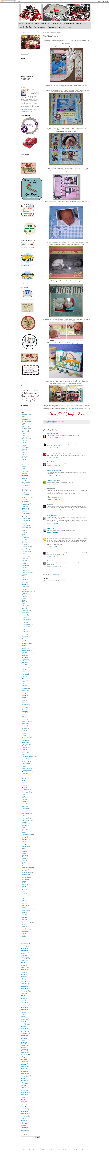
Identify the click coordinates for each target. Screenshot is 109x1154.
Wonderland (25, 919)
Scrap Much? (25, 806)
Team (23, 870)
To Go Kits (24, 879)
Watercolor (24, 902)
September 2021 (25, 943)
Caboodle (24, 475)
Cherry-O (24, 496)
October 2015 (24, 1011)
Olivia (23, 733)
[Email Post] (63, 421)
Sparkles (24, 836)
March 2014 (23, 1043)
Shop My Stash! (81, 23)
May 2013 (23, 1061)
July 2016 (23, 995)
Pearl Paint (24, 749)
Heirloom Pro (25, 628)
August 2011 (24, 1097)
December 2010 (24, 1111)
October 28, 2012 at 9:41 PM (53, 447)
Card (23, 480)
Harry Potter (25, 621)
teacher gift (24, 869)
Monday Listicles (74, 408)
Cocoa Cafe (25, 510)
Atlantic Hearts (25, 438)
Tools (23, 881)
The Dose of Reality (51, 480)
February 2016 (24, 1004)
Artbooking (24, 430)
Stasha (48, 560)
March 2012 (23, 1085)
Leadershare (25, 667)
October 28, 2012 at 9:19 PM (53, 437)
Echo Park (24, 560)
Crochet (24, 530)
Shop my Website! (69, 23)
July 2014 (23, 1037)
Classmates (25, 504)
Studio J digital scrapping (73, 343)
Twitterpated (25, 888)
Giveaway (24, 607)
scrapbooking (25, 811)
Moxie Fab (24, 725)
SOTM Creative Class (27, 834)
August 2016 (24, 993)
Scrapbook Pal (25, 810)
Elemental (24, 562)
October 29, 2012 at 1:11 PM (53, 523)
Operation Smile (26, 737)
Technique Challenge (27, 872)
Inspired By (24, 645)
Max (23, 697)
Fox (23, 588)
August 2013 (24, 1056)
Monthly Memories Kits (42, 23)
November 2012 (24, 1071)
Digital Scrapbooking (27, 551)
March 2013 (23, 1064)
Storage (24, 853)
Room (23, 794)
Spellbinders (25, 839)
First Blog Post (48, 319)
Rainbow (24, 780)
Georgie (24, 598)
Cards (23, 487)
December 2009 (24, 1127)
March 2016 (23, 1002)
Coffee (23, 511)
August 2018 (24, 960)
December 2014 (24, 1028)
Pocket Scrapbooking (27, 768)
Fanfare (24, 574)
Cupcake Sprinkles (26, 536)
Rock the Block (25, 791)
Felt (23, 575)
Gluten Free (25, 612)
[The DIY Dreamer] (30, 374)
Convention (25, 518)
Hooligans (24, 633)
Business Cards (25, 470)
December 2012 (24, 1070)
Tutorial (24, 886)
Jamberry (24, 648)
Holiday (24, 629)
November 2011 (24, 1092)
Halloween (24, 615)
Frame (23, 589)
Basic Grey (24, 447)
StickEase (24, 851)
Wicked (24, 912)
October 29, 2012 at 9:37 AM (53, 499)
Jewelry (24, 652)
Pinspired (24, 765)
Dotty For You (25, 555)
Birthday (24, 456)
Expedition (24, 565)
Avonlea (24, 442)
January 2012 (24, 1089)
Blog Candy (25, 463)
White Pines (25, 910)
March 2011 (23, 1106)
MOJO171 (24, 711)
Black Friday (25, 458)
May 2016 (23, 998)
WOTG (23, 924)
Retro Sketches (25, 789)
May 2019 (23, 953)
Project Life (24, 775)
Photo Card (24, 754)
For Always (24, 586)
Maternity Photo (25, 695)
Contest (24, 516)
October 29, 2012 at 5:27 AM (53, 475)
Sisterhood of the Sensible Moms (55, 551)
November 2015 (24, 1009)
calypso (24, 477)
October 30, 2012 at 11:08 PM (54, 566)
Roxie (23, 796)
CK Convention (25, 503)
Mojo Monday (25, 706)
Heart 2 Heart (25, 622)
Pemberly (24, 751)
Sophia (23, 831)
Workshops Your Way (27, 922)
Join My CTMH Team (26, 27)
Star (23, 848)
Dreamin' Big (25, 556)
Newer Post (46, 572)
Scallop (24, 799)
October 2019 (24, 952)
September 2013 (25, 1054)
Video (23, 898)
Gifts (23, 603)
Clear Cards (25, 506)
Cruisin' (24, 532)
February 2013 (24, 1066)
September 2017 (25, 971)
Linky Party (24, 673)
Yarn (23, 928)
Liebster (24, 671)
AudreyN (49, 528)
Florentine (24, 579)
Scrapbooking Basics (27, 813)
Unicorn (24, 891)
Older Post (86, 572)
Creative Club (25, 527)
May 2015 (23, 1019)
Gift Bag (24, 601)
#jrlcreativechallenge (27, 414)
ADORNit (24, 418)
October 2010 (24, 1115)
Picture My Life (25, 761)
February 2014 (24, 1045)
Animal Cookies (25, 425)
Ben (23, 452)
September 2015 (25, 1012)
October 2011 (24, 1094)
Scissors (24, 803)
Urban (23, 893)
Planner (24, 766)
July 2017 (23, 974)
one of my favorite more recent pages (70, 405)
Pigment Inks (25, 763)
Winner (23, 916)
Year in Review (25, 929)
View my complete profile (26, 111)
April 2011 (23, 1104)
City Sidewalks (25, 501)
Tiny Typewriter (25, 877)
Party (23, 745)
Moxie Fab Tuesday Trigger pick (73, 380)
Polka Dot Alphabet (26, 770)
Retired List (24, 785)
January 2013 (24, 1068)
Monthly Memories (26, 721)
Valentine (24, 895)
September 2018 (25, 958)
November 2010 (24, 1113)
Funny (23, 596)
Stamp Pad (24, 844)
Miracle (24, 700)
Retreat (24, 787)
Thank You (24, 876)
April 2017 (23, 979)
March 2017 (23, 981)
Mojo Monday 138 (26, 707)
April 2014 (23, 1042)
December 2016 (24, 986)
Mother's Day (25, 723)
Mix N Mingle (25, 704)
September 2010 (25, 1116)
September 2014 (25, 1033)
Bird (23, 454)
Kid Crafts (24, 662)
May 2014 (23, 1040)
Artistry (23, 435)
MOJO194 (24, 718)
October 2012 (24, 1073)
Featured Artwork (40, 27)
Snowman (24, 825)
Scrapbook (24, 808)
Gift (23, 600)
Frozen (23, 593)
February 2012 (24, 1087)
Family (23, 570)
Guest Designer (25, 614)
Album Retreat (25, 419)
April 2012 (23, 1083)
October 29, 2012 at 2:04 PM (53, 532)
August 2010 (24, 1118)
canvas (23, 478)
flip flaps (74, 201)
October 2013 (24, 1052)
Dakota (23, 541)
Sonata (23, 827)
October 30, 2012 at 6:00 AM (53, 546)
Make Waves (25, 688)
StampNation (25, 846)
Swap (23, 862)
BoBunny (24, 466)
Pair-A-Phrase (25, 740)
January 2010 (24, 1125)
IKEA (23, 638)
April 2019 (23, 955)
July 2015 (23, 1016)
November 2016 (24, 988)
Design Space (25, 548)
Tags (23, 865)
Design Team (25, 549)
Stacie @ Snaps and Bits (53, 470)
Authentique (25, 440)
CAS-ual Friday (25, 490)
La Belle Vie (25, 664)
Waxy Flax (24, 903)
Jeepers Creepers (26, 650)
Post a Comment (49, 569)
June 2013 (23, 1059)
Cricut (23, 529)
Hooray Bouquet (26, 636)
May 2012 (23, 1082)
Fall (23, 569)
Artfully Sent (25, 431)
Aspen (23, 437)
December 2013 (24, 1049)
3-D (23, 416)
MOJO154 (24, 709)
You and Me (25, 931)
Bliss (23, 461)
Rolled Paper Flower (27, 792)
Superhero (24, 856)
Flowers (24, 582)
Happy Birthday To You (26, 283)
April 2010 (23, 1123)
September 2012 (25, 1075)
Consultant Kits (56, 23)
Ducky (48, 452)
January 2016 (24, 1005)
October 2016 (24, 990)
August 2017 (24, 972)
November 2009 (24, 1129)
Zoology (24, 936)
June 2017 (23, 976)
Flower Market (25, 581)
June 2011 (23, 1101)
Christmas (24, 499)
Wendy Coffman (51, 515)
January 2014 (24, 1047)
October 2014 (24, 1031)
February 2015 (24, 1024)
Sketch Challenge (26, 820)
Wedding (24, 907)
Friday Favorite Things (27, 591)
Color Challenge (26, 513)
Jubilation (24, 655)
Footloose (24, 584)
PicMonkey (24, 759)
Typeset (24, 889)
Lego (23, 669)
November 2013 (24, 1050)
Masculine (24, 692)
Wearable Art (25, 905)
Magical (24, 685)
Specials (24, 837)
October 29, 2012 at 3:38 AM (53, 465)
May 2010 (23, 1122)
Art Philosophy (25, 428)
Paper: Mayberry (26, 744)
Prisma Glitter (25, 773)
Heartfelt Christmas (26, 624)
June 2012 (23, 1080)
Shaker (23, 815)
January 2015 (24, 1026)
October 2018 (24, 957)
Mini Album (24, 699)
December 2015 (24, 1007)
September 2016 (25, 992)
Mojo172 (24, 713)
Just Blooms (25, 659)
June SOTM (25, 657)
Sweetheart (24, 863)
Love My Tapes (25, 680)
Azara (48, 442)
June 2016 (23, 997)
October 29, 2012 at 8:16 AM (53, 484)
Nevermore (24, 730)
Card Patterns (25, 485)
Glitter (23, 608)
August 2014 (24, 1035)
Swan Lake (24, 860)
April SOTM (24, 426)
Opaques (24, 735)
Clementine (25, 508)
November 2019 (24, 950)
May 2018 (23, 965)
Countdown (25, 522)
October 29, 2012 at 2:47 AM (53, 457)
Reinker (24, 784)
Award (23, 444)
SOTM (23, 832)
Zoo (23, 935)
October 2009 (24, 1130)
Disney (23, 553)
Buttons (24, 473)
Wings (23, 914)
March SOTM (25, 690)
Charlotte (24, 492)
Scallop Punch (25, 801)
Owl (23, 739)
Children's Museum (26, 497)
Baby (23, 445)
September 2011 (25, 1096)
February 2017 (24, 983)
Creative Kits (29, 23)
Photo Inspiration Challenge (28, 756)
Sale (23, 798)
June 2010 (23, 1120)
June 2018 (23, 964)
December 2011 (24, 1090)
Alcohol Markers (26, 421)
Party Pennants (25, 747)
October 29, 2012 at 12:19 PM (54, 511)
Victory (23, 896)
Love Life (24, 678)
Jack (23, 647)
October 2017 (24, 969)
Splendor (24, 841)
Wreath (23, 926)
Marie (48, 504)
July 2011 (23, 1099)
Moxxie (23, 726)
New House (25, 732)
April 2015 (23, 1021)
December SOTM (26, 546)
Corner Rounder (26, 520)
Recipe (23, 782)
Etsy (23, 563)
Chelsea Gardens (26, 494)
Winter (23, 917)
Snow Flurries (25, 824)
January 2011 (24, 1109)
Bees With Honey (51, 433)
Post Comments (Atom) (54, 574)
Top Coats (24, 883)
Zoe (23, 933)
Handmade (24, 617)
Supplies (24, 858)
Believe (24, 451)
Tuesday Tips (25, 884)
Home (21, 23)
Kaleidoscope (25, 660)
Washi (23, 900)
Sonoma (24, 829)
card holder (24, 483)
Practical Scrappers (26, 771)
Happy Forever (25, 619)
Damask (24, 543)
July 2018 (23, 962)
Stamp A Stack (25, 843)
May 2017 (23, 978)
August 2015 (24, 1014)
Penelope (24, 752)
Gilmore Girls (25, 605)
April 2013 (23, 1063)
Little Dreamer (25, 674)
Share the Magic (26, 817)
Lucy (23, 683)
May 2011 (23, 1103)
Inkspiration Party (26, 643)
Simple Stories (25, 818)
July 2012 (23, 1078)
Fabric (23, 567)
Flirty (23, 577)
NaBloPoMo (25, 728)
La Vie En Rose (25, 666)
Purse (23, 777)
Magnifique (24, 686)
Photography (25, 758)
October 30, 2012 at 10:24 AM (54, 556)
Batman (24, 449)
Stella (23, 850)
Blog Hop (24, 464)
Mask (23, 693)
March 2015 (23, 1023)
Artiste (23, 433)
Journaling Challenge (51, 422)
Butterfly (24, 471)
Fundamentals (25, 595)
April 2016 (23, 1000)
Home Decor (25, 631)
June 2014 (23, 1038)
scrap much (25, 804)
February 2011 (24, 1108)
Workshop (24, 921)
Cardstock (24, 489)
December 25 (25, 544)
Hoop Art (24, 634)
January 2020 (24, 946)
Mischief (24, 702)
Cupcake (24, 534)
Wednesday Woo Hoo (27, 909)
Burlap (23, 468)
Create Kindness (26, 525)
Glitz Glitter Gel (25, 610)
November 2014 (24, 1030)
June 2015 (23, 1018)
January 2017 (24, 985)
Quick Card (24, 778)
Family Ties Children (27, 572)
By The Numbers (25, 265)
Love (23, 676)
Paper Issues (25, 742)
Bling (23, 459)
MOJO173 (24, 714)
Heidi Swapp (25, 626)
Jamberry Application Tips (56, 27)
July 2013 (23, 1057)
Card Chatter (25, 482)
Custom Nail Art (25, 537)
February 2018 (24, 967)
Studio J (24, 855)
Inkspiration (25, 641)
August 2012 (24, 1077)
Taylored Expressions (27, 867)
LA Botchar (50, 536)
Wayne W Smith (51, 461)
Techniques (25, 874)
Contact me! (71, 27)
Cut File (24, 539)
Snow (23, 822)
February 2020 (24, 945)
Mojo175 (24, 716)
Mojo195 (24, 719)
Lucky (23, 681)
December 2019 (24, 948)
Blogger (84, 1150)
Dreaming (24, 558)
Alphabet (24, 423)
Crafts (23, 523)
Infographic (24, 640)
